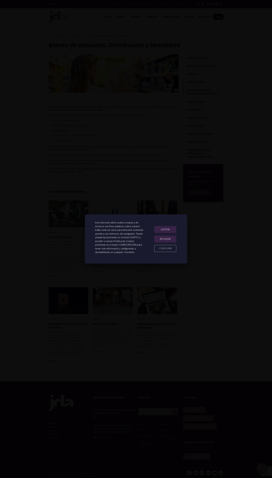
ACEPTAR (165, 229)
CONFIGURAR (165, 248)
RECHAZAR (165, 238)
